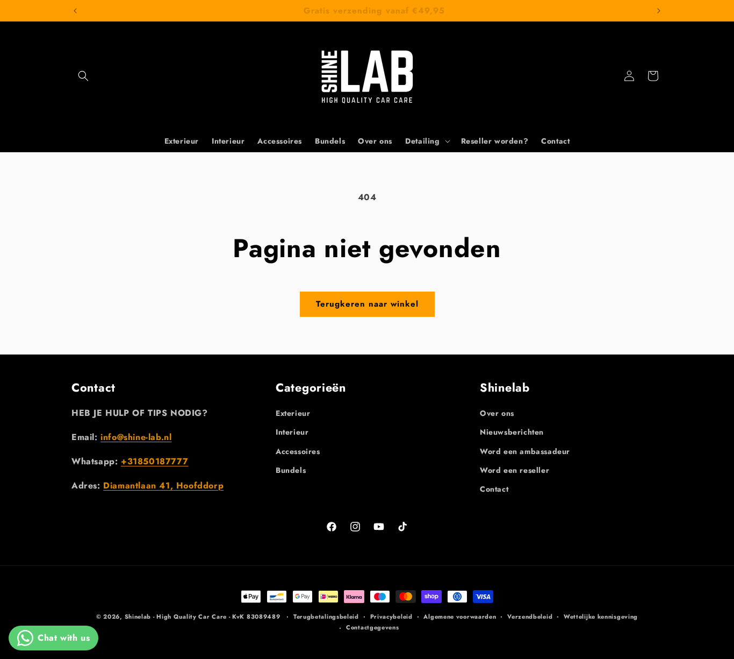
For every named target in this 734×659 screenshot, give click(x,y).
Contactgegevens (372, 627)
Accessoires (298, 451)
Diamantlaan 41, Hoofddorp (163, 485)
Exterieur (293, 413)
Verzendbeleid (529, 616)
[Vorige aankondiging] (75, 11)
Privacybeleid (391, 616)
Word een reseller (514, 470)
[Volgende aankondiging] (659, 11)
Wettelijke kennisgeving (601, 616)
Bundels (291, 470)
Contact (494, 489)
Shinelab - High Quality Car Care (177, 616)
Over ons (497, 413)
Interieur (292, 432)
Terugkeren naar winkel (367, 304)
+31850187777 (154, 461)
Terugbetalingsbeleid (326, 616)
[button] (83, 76)
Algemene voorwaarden (459, 616)
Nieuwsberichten (512, 432)
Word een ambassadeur (525, 451)
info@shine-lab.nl (135, 437)
